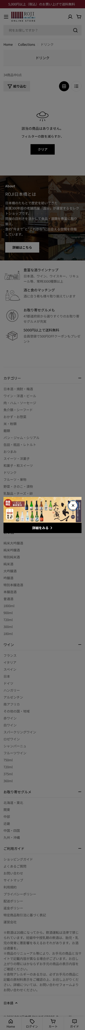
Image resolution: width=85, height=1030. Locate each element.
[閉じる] (73, 505)
